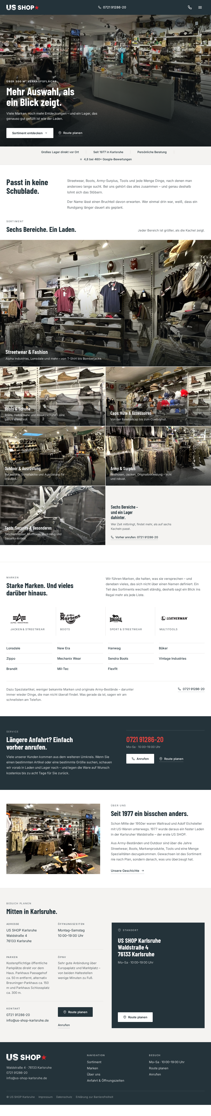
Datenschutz (64, 1097)
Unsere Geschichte (125, 871)
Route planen (72, 133)
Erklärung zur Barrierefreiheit (94, 1097)
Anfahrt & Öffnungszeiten (105, 1080)
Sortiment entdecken (27, 133)
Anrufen (143, 758)
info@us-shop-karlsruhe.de (27, 1020)
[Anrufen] (189, 7)
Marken (92, 1068)
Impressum (46, 1097)
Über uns (93, 1074)
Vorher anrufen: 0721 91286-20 (136, 537)
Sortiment (94, 1062)
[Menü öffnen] (200, 7)
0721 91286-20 (114, 7)
